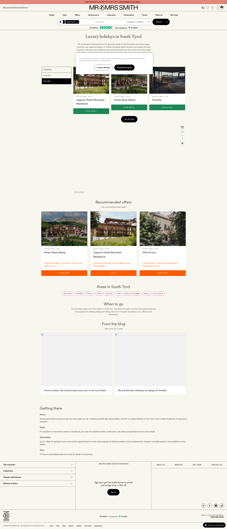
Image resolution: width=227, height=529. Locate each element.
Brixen (99, 293)
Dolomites (109, 293)
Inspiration (111, 15)
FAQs (57, 525)
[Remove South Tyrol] (77, 21)
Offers (77, 15)
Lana (118, 293)
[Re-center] (182, 143)
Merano (147, 293)
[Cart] (212, 7)
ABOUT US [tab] (160, 465)
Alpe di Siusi (67, 293)
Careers (78, 525)
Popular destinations (12, 477)
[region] (129, 159)
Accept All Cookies (124, 67)
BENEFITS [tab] (179, 465)
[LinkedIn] (216, 505)
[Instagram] (203, 505)
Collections (8, 471)
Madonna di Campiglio (132, 293)
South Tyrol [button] (70, 22)
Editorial (158, 15)
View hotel (91, 111)
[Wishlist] (207, 7)
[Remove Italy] (62, 21)
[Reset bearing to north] (182, 138)
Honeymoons (93, 15)
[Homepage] (113, 7)
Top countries (9, 464)
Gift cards (87, 525)
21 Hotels (47, 70)
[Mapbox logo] (79, 192)
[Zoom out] (182, 135)
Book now (64, 273)
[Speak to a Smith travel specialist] (203, 7)
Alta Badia (79, 293)
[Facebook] (209, 505)
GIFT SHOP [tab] (197, 465)
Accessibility (98, 525)
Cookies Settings (103, 67)
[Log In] (220, 7)
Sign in (113, 273)
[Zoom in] (182, 132)
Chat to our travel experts (216, 525)
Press (64, 525)
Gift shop (174, 15)
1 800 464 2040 (217, 517)
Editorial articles (10, 483)
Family (144, 15)
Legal (51, 525)
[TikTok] (222, 505)
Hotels (51, 15)
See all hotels (129, 119)
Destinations (129, 15)
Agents (71, 525)
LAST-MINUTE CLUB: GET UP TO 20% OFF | (112, 2)
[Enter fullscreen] (182, 127)
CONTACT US (216, 465)
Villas (64, 15)
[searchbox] (87, 22)
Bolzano (90, 293)
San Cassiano (158, 293)
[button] (203, 7)
